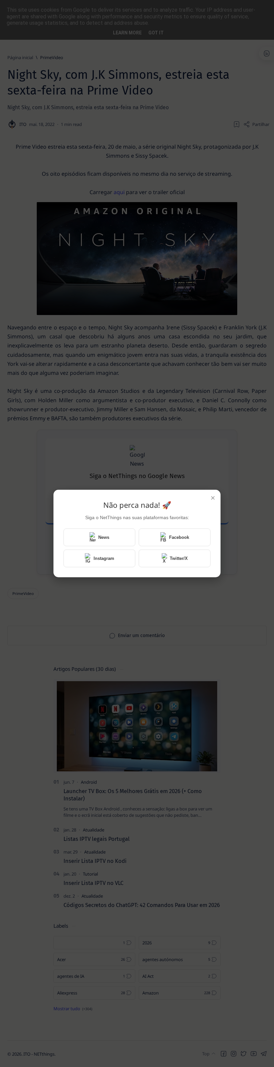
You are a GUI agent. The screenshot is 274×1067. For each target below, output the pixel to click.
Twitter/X (179, 558)
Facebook (179, 537)
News (103, 537)
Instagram (104, 558)
